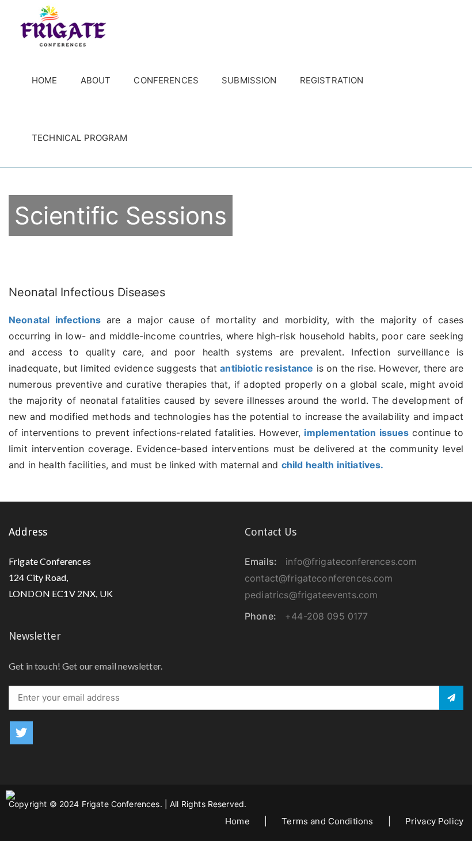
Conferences (166, 80)
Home (45, 80)
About (96, 80)
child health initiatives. (332, 465)
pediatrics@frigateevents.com (311, 595)
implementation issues (356, 432)
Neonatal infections (57, 320)
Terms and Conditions (327, 821)
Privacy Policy (434, 821)
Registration (332, 80)
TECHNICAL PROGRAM (80, 137)
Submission (249, 80)
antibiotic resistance (266, 368)
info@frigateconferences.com (351, 561)
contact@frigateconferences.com (319, 578)
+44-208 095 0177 (326, 616)
